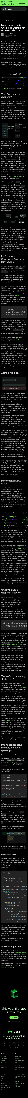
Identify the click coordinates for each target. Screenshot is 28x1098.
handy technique (17, 176)
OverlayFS (19, 295)
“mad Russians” (21, 171)
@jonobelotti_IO (8, 36)
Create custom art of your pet (20, 1080)
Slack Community (19, 1060)
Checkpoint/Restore (20, 952)
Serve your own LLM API (20, 1077)
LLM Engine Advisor (20, 1067)
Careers (3, 1081)
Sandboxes (4, 1058)
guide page (13, 739)
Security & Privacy (5, 1087)
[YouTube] (23, 1044)
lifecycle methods (15, 762)
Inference (3, 1056)
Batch (2, 1065)
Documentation (19, 1056)
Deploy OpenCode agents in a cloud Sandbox (19, 1085)
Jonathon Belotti (9, 33)
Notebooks (4, 1062)
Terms (2, 1089)
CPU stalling (21, 549)
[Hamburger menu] (24, 9)
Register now (22, 3)
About (2, 1076)
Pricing (17, 1058)
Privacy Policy (4, 1085)
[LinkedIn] (9, 1044)
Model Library (18, 1069)
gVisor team (16, 951)
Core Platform (4, 1067)
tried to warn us (21, 687)
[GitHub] (18, 1044)
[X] (4, 1044)
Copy (24, 307)
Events (3, 1083)
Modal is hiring (9, 967)
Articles (17, 1062)
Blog (2, 1078)
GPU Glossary (18, 1065)
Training (3, 1060)
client (8, 720)
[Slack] (14, 1044)
